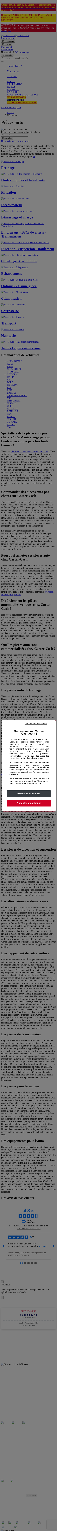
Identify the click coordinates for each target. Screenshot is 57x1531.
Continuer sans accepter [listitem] (36, 723)
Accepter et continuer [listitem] (29, 803)
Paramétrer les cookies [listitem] (28, 793)
